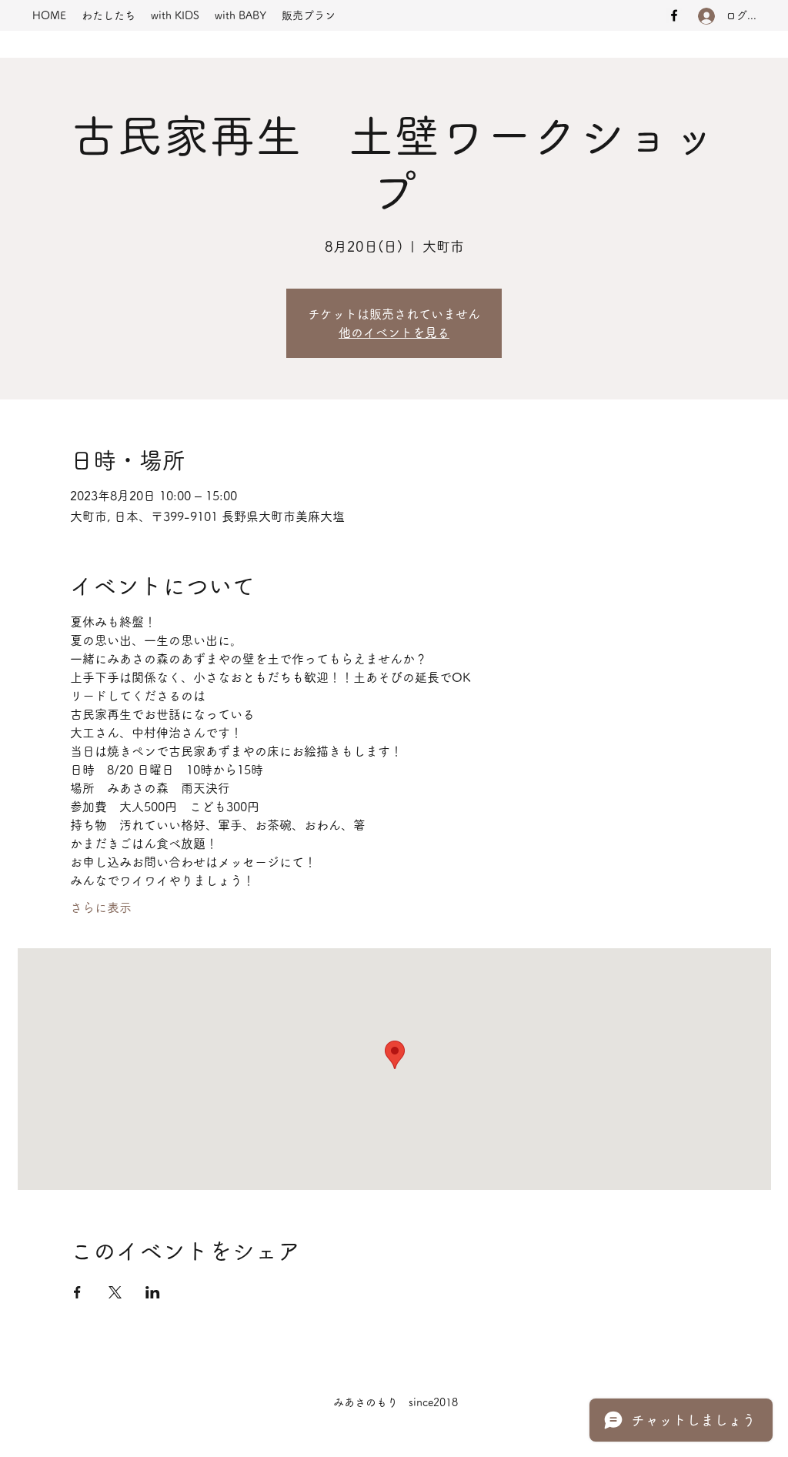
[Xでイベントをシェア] (115, 1292)
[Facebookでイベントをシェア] (77, 1292)
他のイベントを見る (394, 332)
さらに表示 (101, 907)
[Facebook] (674, 15)
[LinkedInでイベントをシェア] (152, 1292)
